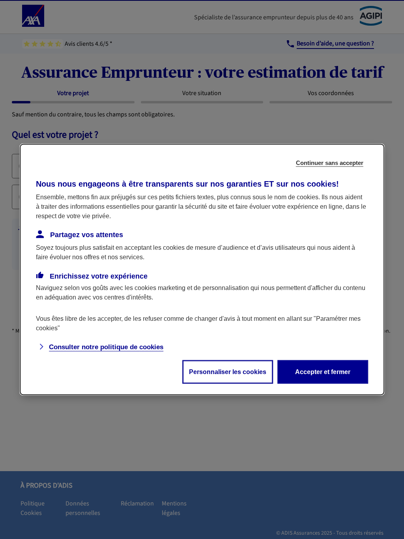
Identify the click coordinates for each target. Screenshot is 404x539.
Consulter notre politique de (106, 347)
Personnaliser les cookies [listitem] (227, 372)
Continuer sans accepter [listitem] (329, 162)
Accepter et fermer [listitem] (322, 372)
